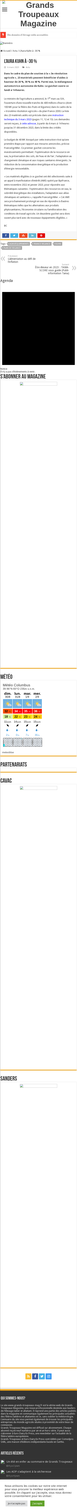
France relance (42, 244)
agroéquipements (19, 244)
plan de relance (12, 248)
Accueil (7, 50)
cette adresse (29, 123)
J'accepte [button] (37, 1503)
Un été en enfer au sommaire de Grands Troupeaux (39, 1461)
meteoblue (8, 752)
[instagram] (49, 1376)
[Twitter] (42, 1376)
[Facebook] (35, 1376)
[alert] (38, 328)
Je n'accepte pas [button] (16, 1503)
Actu (15, 50)
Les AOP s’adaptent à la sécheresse (28, 1471)
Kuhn (58, 244)
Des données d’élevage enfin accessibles (27, 34)
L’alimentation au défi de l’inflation (22, 259)
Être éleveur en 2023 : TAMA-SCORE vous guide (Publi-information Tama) (52, 269)
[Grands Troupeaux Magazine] (38, 13)
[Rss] (28, 1376)
